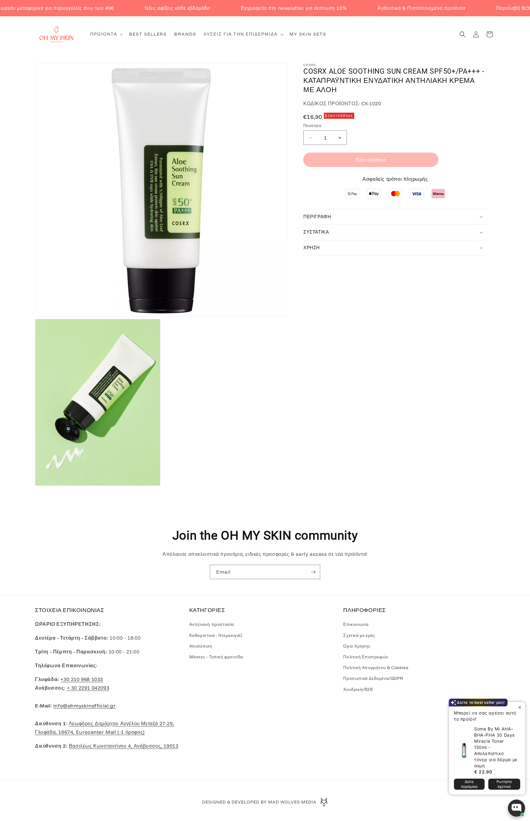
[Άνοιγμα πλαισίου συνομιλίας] (516, 808)
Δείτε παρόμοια (469, 784)
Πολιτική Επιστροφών (365, 657)
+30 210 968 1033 (81, 679)
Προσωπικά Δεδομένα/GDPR (373, 678)
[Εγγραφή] (313, 572)
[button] (105, 34)
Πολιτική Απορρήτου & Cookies (375, 667)
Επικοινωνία (356, 624)
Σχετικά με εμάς (359, 635)
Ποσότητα (312, 125)
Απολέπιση (200, 646)
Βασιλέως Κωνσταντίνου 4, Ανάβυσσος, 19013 (124, 746)
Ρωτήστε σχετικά (504, 784)
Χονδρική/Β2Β (358, 689)
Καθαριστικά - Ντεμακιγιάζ (216, 635)
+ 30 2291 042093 (88, 688)
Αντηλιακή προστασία (211, 624)
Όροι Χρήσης (357, 646)
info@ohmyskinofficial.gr (84, 706)
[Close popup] (519, 707)
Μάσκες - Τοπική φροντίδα (216, 657)
